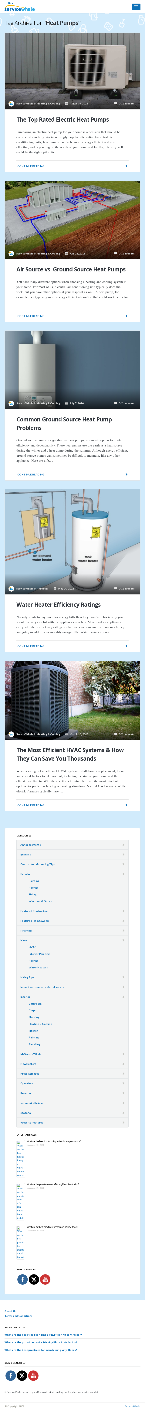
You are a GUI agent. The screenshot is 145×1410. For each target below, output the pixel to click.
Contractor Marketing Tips (37, 864)
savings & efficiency (32, 1103)
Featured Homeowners (34, 920)
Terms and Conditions (18, 1315)
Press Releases (29, 1073)
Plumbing (42, 588)
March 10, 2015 (78, 734)
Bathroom (35, 1003)
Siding (32, 894)
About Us (10, 1310)
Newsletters (28, 1063)
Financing (26, 930)
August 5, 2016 (78, 103)
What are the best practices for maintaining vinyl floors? (52, 1227)
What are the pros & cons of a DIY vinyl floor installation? (53, 1184)
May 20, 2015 (65, 588)
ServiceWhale (132, 1406)
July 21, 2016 (76, 253)
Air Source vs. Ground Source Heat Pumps (71, 269)
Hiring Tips (27, 977)
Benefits (25, 854)
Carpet (33, 1010)
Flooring (34, 1017)
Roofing (33, 887)
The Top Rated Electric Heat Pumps (62, 119)
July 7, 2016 (76, 403)
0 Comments (126, 103)
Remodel (26, 1093)
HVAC (32, 947)
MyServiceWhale (30, 1054)
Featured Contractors (34, 911)
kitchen (33, 1030)
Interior (25, 996)
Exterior (25, 874)
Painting (34, 880)
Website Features (31, 1122)
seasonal (26, 1112)
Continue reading (30, 166)
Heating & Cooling (48, 103)
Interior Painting (39, 953)
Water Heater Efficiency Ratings (58, 604)
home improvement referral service (42, 987)
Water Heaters (38, 967)
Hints (23, 940)
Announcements (30, 844)
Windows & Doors (40, 901)
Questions (27, 1083)
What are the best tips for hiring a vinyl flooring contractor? (54, 1141)
